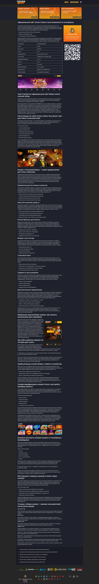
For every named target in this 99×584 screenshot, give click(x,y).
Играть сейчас (55, 17)
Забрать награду (76, 17)
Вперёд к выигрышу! (72, 37)
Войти (66, 2)
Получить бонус (33, 17)
